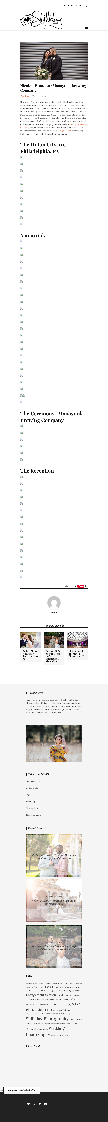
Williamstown (64, 1035)
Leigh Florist (64, 130)
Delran (61, 991)
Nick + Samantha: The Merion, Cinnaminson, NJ (77, 654)
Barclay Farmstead (43, 983)
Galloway (76, 995)
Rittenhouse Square (34, 1014)
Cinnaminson (64, 987)
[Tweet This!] (75, 586)
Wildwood (54, 1035)
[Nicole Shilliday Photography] (41, 28)
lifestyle (48, 999)
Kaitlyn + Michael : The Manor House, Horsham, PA (30, 655)
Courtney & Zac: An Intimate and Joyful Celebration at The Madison (53, 656)
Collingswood (52, 991)
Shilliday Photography (47, 1018)
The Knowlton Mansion (63, 1024)
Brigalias (78, 984)
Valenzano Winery (40, 1029)
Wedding (24, 96)
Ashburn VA (30, 984)
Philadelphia (34, 1010)
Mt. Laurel (50, 1005)
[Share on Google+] (86, 586)
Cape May (29, 987)
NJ (74, 1004)
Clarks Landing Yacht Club (36, 991)
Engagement (73, 991)
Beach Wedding (67, 983)
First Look (64, 995)
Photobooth (56, 1010)
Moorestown (40, 1005)
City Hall (76, 987)
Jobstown (40, 999)
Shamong (66, 1014)
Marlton (54, 999)
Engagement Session (41, 995)
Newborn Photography (63, 1005)
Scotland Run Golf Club (52, 1014)
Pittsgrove (67, 1010)
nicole (54, 612)
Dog (65, 991)
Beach (56, 983)
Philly (46, 1009)
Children (52, 987)
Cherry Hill (40, 987)
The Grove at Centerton (42, 1024)
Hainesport (31, 999)
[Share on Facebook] (72, 586)
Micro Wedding (64, 999)
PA (78, 1004)
